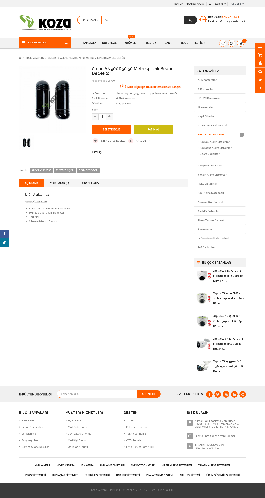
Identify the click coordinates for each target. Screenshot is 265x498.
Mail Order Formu (78, 427)
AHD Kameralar (207, 79)
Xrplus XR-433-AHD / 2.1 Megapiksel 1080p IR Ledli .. (227, 321)
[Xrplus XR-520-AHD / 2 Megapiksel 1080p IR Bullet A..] (203, 344)
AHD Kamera (42, 465)
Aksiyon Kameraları (210, 165)
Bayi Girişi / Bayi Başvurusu (189, 3)
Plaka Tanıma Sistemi (211, 220)
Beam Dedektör (210, 154)
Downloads (90, 183)
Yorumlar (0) (59, 183)
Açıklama (31, 183)
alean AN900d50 (41, 170)
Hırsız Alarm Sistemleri (41, 57)
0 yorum (110, 81)
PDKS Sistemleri (207, 183)
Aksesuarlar (205, 229)
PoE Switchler (206, 247)
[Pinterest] (242, 394)
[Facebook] (209, 394)
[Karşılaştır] (231, 43)
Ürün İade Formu (78, 447)
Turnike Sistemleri (98, 475)
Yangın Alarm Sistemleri (212, 174)
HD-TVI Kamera (66, 465)
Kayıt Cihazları (206, 116)
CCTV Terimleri (134, 440)
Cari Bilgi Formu (77, 440)
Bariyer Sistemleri (128, 475)
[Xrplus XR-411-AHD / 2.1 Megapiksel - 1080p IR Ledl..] (203, 298)
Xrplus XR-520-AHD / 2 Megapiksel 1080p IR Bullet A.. (228, 343)
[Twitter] (217, 394)
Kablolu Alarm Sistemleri (215, 141)
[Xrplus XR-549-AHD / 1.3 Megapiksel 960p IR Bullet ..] (203, 366)
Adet (95, 110)
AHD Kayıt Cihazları (112, 465)
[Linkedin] (234, 394)
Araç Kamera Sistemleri (212, 125)
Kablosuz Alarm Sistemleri (216, 147)
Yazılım (130, 420)
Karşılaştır (142, 140)
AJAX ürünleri (206, 89)
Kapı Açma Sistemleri (211, 192)
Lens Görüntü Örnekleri (140, 447)
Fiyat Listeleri (75, 420)
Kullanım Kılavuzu (136, 427)
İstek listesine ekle (112, 140)
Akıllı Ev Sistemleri (209, 211)
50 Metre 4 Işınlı (65, 170)
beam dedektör (88, 170)
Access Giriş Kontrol (210, 202)
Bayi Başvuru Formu (79, 433)
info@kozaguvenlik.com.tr (230, 21)
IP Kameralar (205, 107)
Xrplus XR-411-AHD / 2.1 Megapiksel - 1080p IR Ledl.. (228, 298)
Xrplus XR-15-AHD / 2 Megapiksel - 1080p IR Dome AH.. (228, 275)
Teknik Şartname (136, 433)
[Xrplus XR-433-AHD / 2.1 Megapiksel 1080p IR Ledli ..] (203, 321)
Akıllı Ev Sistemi (190, 475)
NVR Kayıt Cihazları (143, 465)
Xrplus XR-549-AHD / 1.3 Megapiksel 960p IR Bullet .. (228, 366)
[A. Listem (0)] (222, 43)
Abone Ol (149, 394)
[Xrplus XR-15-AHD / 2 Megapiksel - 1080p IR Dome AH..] (203, 276)
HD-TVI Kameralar (209, 98)
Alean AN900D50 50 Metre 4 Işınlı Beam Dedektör (92, 57)
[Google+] (226, 394)
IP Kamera (87, 465)
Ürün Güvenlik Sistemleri (213, 238)
